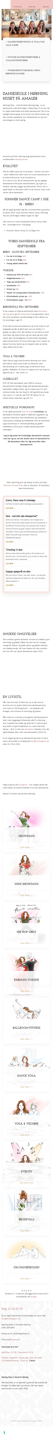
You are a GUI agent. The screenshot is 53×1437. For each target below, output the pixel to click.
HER (38, 230)
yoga (31, 411)
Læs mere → (11, 508)
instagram (22, 785)
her (26, 372)
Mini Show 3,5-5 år (9, 1352)
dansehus (29, 729)
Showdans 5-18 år (25, 1352)
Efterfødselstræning (10, 1360)
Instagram (16, 1339)
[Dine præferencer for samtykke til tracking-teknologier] (4, 1432)
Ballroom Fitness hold (13, 485)
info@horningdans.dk (39, 741)
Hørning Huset (21, 159)
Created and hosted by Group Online (26, 1421)
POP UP (25, 411)
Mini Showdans (24, 314)
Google (33, 1296)
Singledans (13, 1357)
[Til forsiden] (12, 1404)
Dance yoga (24, 1357)
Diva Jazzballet (36, 1357)
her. (31, 398)
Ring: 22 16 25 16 (12, 1309)
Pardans (4, 1357)
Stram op (24, 1360)
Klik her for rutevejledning (32, 1339)
